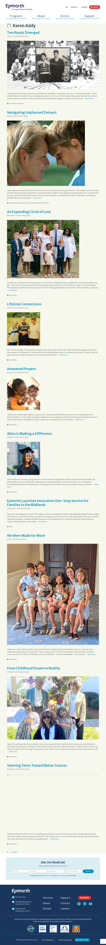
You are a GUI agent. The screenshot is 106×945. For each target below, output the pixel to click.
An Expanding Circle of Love (29, 212)
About (46, 903)
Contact (74, 7)
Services (48, 897)
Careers (84, 7)
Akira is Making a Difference (29, 434)
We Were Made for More (26, 536)
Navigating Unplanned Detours (32, 112)
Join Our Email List (53, 862)
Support (65, 897)
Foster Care (27, 203)
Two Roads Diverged (23, 33)
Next (16, 852)
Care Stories (13, 103)
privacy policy (61, 875)
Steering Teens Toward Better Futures (37, 765)
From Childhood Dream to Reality (33, 668)
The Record (45, 203)
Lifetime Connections (24, 304)
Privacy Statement (48, 940)
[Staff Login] (82, 940)
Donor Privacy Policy (65, 940)
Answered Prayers (21, 369)
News (11, 527)
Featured (20, 103)
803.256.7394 (20, 897)
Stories (64, 16)
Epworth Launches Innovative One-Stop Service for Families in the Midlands (48, 503)
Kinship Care (36, 203)
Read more (89, 98)
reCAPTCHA (48, 875)
